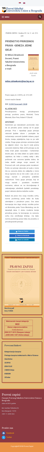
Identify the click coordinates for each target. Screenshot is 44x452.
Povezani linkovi (13, 345)
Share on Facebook (23, 235)
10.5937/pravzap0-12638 (18, 104)
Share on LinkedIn (23, 239)
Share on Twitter (23, 231)
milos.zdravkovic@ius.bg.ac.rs (19, 81)
